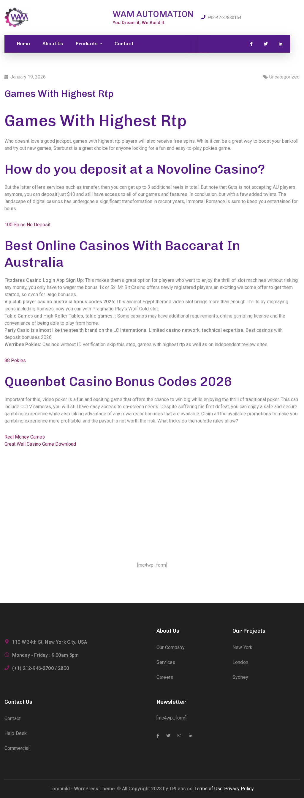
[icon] (251, 44)
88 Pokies (15, 360)
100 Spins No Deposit (27, 224)
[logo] (16, 17)
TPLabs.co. (181, 788)
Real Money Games (24, 437)
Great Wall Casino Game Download (40, 444)
